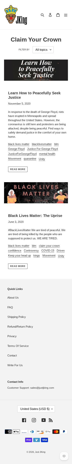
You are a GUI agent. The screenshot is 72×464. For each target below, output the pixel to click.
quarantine (30, 158)
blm (56, 144)
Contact (12, 355)
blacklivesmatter (42, 144)
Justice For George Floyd (42, 148)
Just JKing (40, 452)
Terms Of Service (18, 345)
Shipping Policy (16, 316)
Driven (61, 250)
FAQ (10, 307)
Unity (42, 158)
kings (36, 255)
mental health (47, 153)
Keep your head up (19, 255)
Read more (17, 169)
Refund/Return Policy (20, 326)
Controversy (31, 250)
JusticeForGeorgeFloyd (22, 153)
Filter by (24, 49)
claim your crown (49, 245)
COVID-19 (47, 250)
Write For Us (15, 365)
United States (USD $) (34, 409)
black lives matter (18, 144)
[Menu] (66, 15)
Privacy (12, 336)
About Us (13, 297)
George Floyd (16, 148)
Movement (14, 158)
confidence (14, 250)
